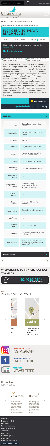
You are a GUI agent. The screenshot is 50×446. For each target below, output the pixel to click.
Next (47, 261)
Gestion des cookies (10, 443)
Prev (3, 261)
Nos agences (44, 3)
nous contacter (8, 47)
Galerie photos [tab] (9, 254)
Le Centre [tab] (7, 116)
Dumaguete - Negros (28, 40)
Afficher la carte (40, 101)
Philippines (42, 40)
